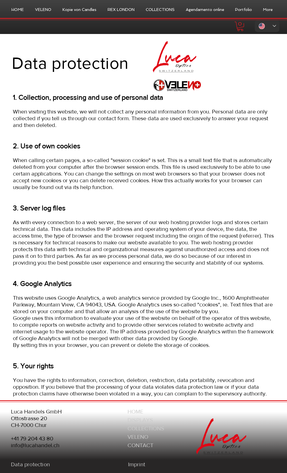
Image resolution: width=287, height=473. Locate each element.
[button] (240, 26)
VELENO (138, 437)
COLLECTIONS (146, 428)
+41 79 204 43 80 (32, 438)
